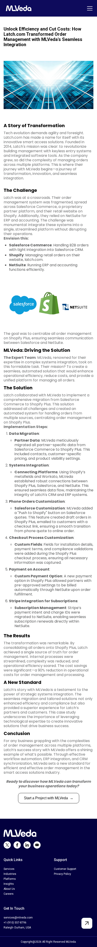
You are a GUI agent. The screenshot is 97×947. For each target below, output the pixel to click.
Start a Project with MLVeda (48, 798)
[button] (88, 8)
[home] (17, 8)
